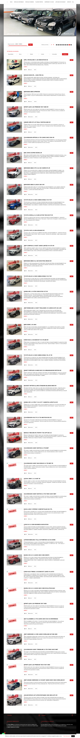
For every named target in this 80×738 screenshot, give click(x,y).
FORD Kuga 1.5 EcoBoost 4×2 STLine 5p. (36, 339)
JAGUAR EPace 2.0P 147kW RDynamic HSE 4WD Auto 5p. (41, 695)
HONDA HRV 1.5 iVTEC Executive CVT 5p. (36, 291)
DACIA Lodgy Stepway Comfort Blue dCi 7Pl (38, 509)
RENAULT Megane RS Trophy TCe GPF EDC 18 (37, 432)
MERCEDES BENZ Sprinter (32, 91)
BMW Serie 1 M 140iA (30, 324)
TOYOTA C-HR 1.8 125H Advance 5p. (34, 230)
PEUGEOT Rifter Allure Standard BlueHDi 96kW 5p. (40, 385)
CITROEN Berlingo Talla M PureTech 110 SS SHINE (39, 539)
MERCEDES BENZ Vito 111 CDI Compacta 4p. (37, 168)
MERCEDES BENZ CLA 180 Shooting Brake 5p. (38, 261)
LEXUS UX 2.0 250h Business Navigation (36, 524)
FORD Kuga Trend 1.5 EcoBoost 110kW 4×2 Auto (39, 571)
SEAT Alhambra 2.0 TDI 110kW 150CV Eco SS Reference (41, 619)
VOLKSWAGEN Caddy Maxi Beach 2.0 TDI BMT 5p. (38, 463)
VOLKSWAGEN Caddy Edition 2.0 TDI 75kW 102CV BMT (40, 494)
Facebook (44, 715)
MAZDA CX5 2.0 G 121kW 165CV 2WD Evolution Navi (39, 588)
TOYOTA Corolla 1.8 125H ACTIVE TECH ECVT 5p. (38, 215)
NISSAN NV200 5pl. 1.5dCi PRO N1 (33, 75)
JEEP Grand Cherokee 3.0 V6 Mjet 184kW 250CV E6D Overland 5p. (44, 680)
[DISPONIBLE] (14, 64)
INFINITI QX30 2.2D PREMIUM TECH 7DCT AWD (37, 664)
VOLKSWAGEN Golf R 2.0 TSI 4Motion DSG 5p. (38, 417)
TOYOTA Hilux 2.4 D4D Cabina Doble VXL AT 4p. (38, 355)
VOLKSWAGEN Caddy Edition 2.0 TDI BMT (36, 448)
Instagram (9, 715)
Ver (71, 75)
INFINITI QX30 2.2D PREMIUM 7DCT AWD (35, 603)
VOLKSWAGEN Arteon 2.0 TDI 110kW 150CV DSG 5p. (39, 137)
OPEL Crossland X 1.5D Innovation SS (36, 59)
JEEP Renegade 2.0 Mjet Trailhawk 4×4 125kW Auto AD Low (42, 308)
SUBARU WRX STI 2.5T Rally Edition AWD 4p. (37, 122)
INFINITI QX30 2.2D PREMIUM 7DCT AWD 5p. (36, 107)
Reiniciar (65, 54)
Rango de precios (11, 44)
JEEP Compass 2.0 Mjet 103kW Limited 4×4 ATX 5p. (39, 245)
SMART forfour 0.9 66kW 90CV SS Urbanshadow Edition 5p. (42, 370)
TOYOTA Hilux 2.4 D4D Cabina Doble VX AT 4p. (38, 199)
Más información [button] (66, 736)
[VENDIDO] (14, 79)
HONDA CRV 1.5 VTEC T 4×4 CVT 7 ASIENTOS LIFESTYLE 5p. (41, 402)
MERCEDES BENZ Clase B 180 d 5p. (34, 184)
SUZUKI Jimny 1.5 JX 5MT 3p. (32, 478)
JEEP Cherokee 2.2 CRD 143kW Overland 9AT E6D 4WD (40, 634)
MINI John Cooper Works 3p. (33, 152)
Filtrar (30, 44)
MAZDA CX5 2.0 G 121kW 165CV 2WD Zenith (36, 555)
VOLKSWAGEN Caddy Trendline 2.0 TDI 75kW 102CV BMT (41, 649)
